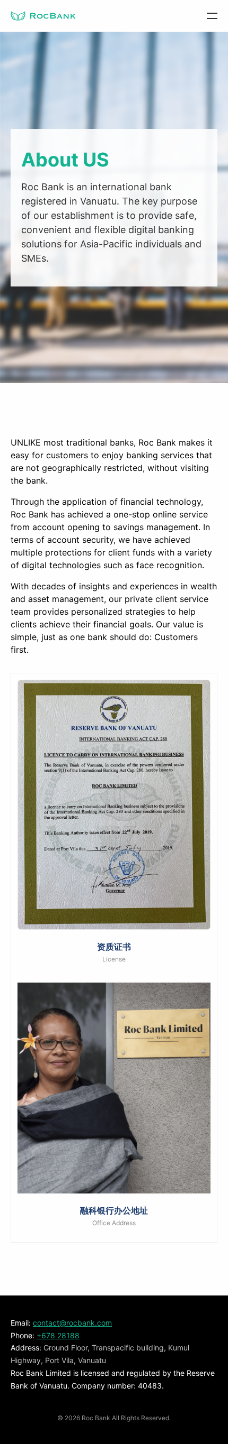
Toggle (201, 16)
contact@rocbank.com (72, 1322)
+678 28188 (58, 1335)
